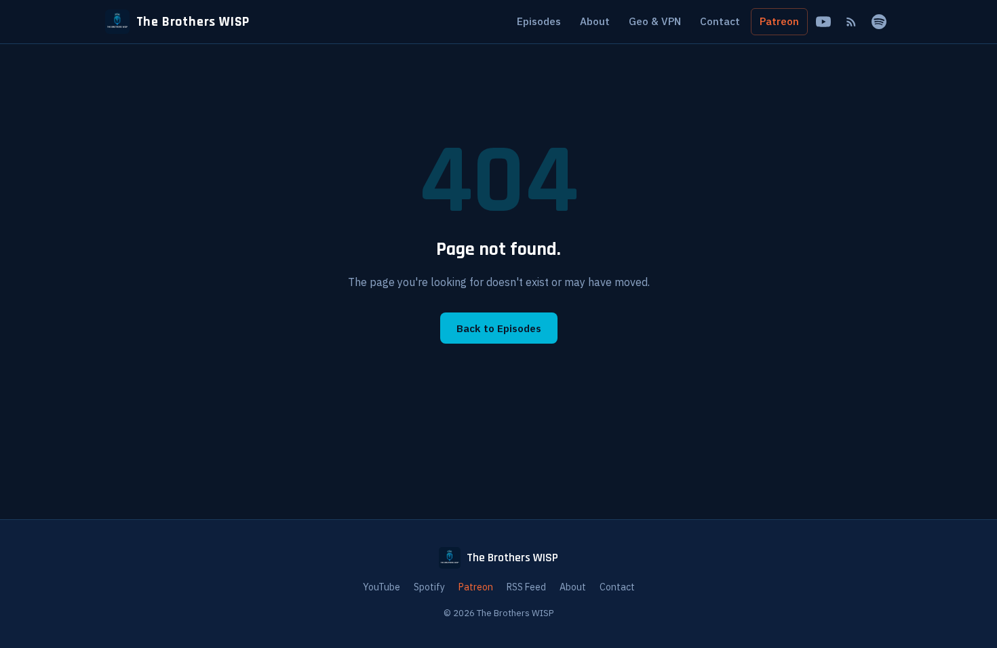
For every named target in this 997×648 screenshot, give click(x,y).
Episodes (539, 21)
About (595, 21)
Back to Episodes (498, 328)
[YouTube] (823, 22)
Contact (720, 21)
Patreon (779, 21)
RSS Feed (526, 587)
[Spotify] (879, 22)
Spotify (429, 587)
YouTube (381, 587)
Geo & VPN (655, 21)
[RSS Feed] (851, 22)
